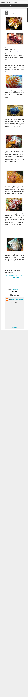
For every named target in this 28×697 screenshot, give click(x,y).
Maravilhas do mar (17, 289)
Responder (11, 304)
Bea (10, 299)
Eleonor (14, 287)
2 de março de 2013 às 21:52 (17, 299)
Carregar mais (14, 327)
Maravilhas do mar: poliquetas (14, 13)
